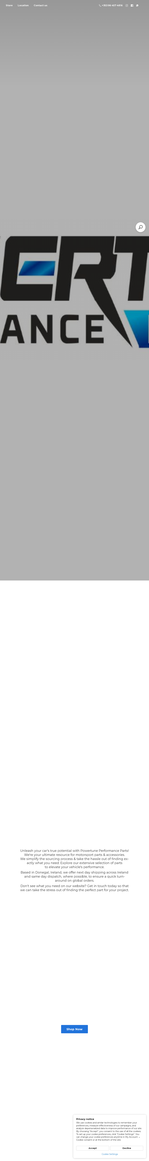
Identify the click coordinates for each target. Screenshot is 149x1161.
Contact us (40, 5)
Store (9, 5)
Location (23, 5)
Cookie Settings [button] (110, 1154)
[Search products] (140, 227)
